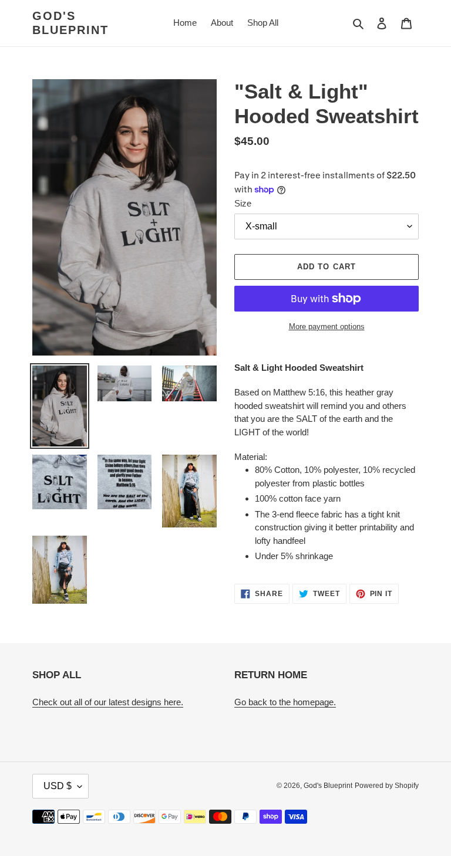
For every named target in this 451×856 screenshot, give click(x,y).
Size (242, 203)
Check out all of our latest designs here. (107, 702)
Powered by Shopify (387, 785)
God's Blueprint (70, 22)
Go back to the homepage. (285, 702)
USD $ (57, 786)
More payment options (327, 326)
